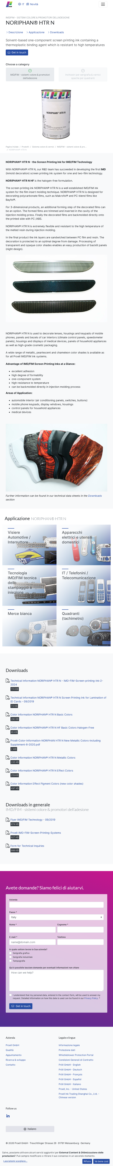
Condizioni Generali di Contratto (76, 1060)
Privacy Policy (91, 998)
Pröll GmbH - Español (70, 1079)
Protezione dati (67, 1050)
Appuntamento (13, 1055)
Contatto (10, 1064)
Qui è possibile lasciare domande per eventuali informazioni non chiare (44, 967)
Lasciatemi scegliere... (15, 1161)
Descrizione (15, 32)
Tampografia (19, 961)
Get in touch (18, 52)
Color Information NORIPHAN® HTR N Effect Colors (41, 770)
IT (23, 4)
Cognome (62, 924)
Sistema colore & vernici (43, 147)
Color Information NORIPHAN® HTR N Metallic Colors (42, 757)
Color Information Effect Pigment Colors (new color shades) (46, 783)
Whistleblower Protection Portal (76, 1055)
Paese (13, 912)
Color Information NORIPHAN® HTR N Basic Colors (41, 714)
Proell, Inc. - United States (73, 1089)
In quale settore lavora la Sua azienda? (28, 949)
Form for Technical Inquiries (27, 845)
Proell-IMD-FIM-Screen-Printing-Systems (35, 832)
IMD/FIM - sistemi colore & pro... (72, 147)
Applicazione (36, 32)
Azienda (13, 899)
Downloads (56, 32)
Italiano (32, 1128)
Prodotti (25, 147)
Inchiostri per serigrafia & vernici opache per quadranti (83, 76)
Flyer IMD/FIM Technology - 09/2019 (32, 819)
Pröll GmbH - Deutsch (70, 1069)
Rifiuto (87, 1161)
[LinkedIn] (8, 1116)
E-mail (13, 937)
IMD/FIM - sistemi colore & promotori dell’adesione (30, 76)
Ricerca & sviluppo (16, 1060)
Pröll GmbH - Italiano (70, 1084)
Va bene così (101, 1161)
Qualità (10, 1050)
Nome (13, 924)
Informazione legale (69, 1045)
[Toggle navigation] (103, 4)
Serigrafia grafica (21, 953)
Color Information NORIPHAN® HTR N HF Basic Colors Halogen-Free (52, 727)
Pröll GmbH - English (70, 1064)
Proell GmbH (12, 1045)
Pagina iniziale (12, 147)
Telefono (61, 937)
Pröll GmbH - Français (70, 1074)
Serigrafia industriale (23, 957)
